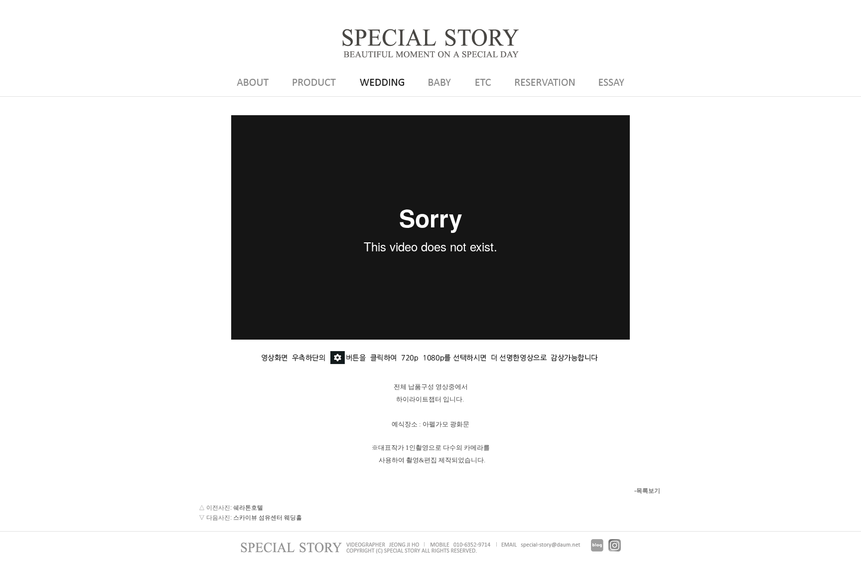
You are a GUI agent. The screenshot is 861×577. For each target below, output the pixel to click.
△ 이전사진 (214, 507)
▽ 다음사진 (214, 517)
